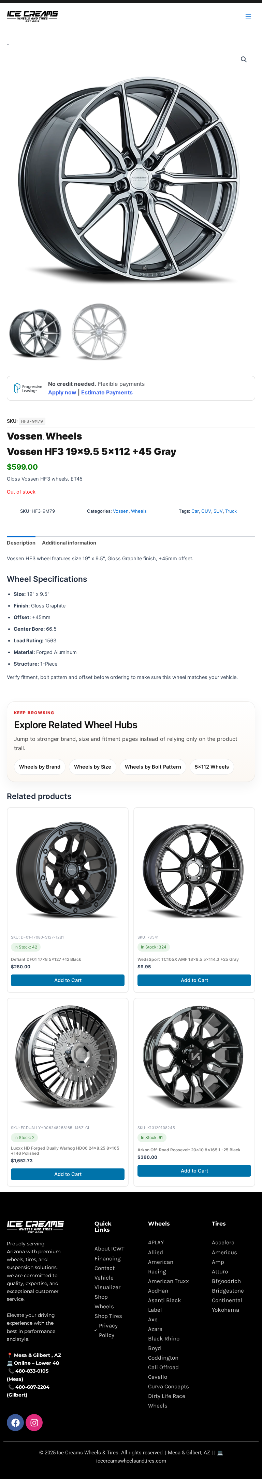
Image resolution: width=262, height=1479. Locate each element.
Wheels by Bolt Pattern (153, 767)
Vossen (25, 436)
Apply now (62, 392)
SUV (218, 511)
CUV (206, 511)
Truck (231, 511)
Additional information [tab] (69, 543)
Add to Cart (68, 980)
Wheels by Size (92, 767)
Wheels (63, 436)
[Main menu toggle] (248, 16)
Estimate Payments (107, 392)
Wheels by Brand (39, 767)
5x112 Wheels (212, 767)
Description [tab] (21, 543)
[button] (244, 59)
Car (195, 511)
